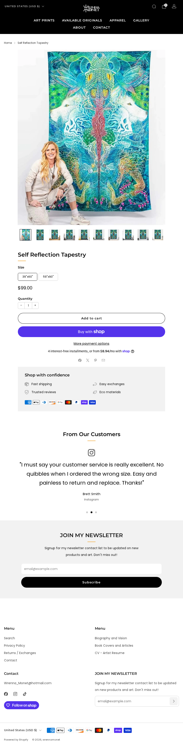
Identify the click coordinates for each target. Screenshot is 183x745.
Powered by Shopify (16, 739)
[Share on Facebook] (79, 360)
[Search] (154, 6)
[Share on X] (87, 360)
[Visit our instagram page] (15, 694)
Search (9, 638)
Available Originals (82, 20)
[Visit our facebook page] (5, 694)
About (79, 27)
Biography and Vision (111, 638)
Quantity (25, 299)
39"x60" (27, 277)
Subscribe (91, 582)
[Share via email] (103, 360)
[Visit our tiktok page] (24, 694)
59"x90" (48, 277)
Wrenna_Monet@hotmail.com (28, 683)
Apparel (118, 20)
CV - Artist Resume (110, 653)
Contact (101, 27)
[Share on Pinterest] (95, 360)
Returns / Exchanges (20, 653)
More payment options (91, 343)
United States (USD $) (22, 6)
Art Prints (44, 20)
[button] (87, 512)
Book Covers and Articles (114, 645)
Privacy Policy (14, 645)
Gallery (141, 20)
